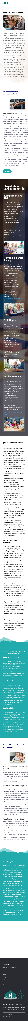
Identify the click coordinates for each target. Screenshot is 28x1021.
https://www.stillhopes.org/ (16, 356)
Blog (4, 979)
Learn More (7, 171)
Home (4, 977)
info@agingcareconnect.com (9, 967)
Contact (4, 982)
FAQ (4, 984)
